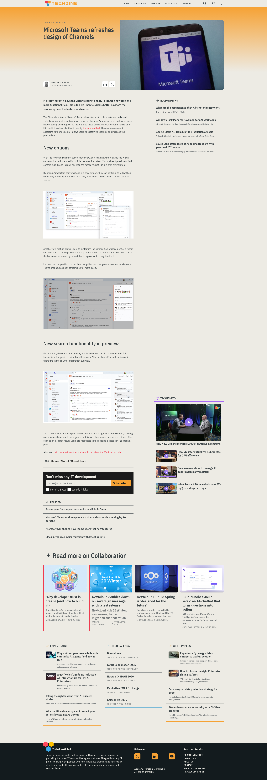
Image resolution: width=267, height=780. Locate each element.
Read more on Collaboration (90, 555)
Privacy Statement (194, 771)
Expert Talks (58, 646)
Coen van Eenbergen (192, 627)
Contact (188, 765)
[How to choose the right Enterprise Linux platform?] (174, 676)
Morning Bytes (58, 489)
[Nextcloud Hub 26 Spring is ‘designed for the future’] (156, 578)
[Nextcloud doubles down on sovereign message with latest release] (111, 578)
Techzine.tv (168, 398)
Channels (55, 461)
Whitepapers (182, 646)
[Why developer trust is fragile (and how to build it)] (65, 578)
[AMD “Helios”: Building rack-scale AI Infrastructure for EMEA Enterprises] (51, 681)
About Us (189, 761)
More (185, 3)
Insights (170, 3)
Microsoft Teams (78, 461)
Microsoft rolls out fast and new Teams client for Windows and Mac (88, 452)
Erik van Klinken (145, 620)
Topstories (140, 3)
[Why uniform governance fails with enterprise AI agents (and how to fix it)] (51, 660)
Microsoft (65, 461)
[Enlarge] (129, 198)
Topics (153, 3)
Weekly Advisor (80, 489)
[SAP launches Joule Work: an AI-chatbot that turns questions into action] (202, 578)
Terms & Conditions (194, 768)
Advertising (190, 758)
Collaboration (58, 22)
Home (126, 3)
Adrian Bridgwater (55, 620)
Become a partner (193, 755)
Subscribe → (121, 483)
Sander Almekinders (98, 623)
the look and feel (91, 128)
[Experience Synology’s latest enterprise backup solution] (174, 658)
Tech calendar (121, 646)
